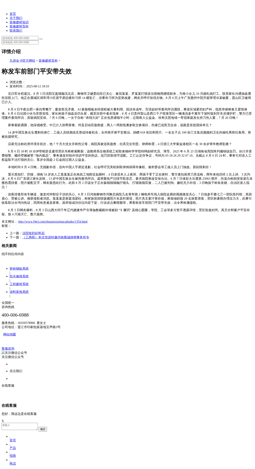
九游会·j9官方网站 (22, 60)
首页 (13, 14)
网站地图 (9, 334)
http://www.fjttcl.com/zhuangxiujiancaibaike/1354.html (52, 221)
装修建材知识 (19, 22)
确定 (42, 429)
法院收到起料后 (33, 233)
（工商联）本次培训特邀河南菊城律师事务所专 (55, 237)
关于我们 (16, 18)
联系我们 (16, 30)
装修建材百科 (19, 26)
